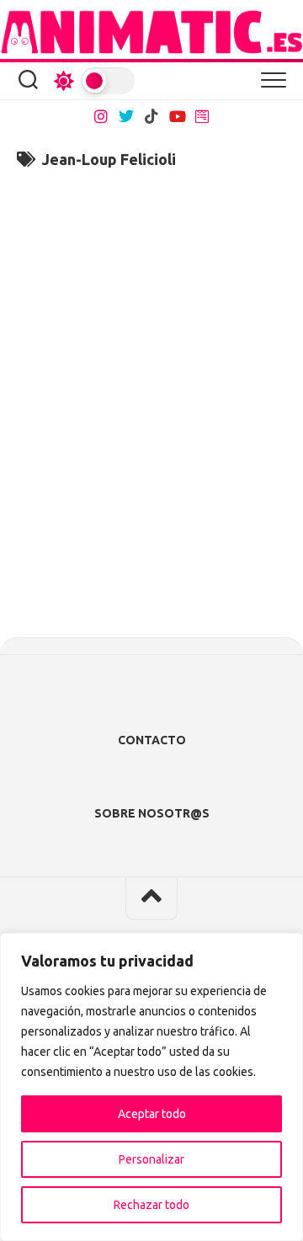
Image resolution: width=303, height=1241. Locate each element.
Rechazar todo (151, 1205)
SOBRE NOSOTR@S (152, 813)
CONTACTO (152, 740)
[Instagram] (101, 116)
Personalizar (151, 1159)
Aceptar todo (152, 1114)
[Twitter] (126, 116)
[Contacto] (202, 116)
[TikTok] (151, 116)
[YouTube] (176, 116)
